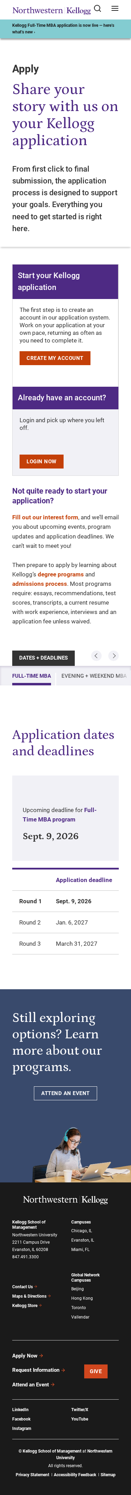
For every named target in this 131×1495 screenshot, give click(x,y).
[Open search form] (100, 9)
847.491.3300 (25, 1256)
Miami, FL (80, 1249)
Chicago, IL (81, 1230)
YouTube (79, 1419)
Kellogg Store (24, 1305)
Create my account (55, 358)
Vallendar (80, 1317)
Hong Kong (82, 1298)
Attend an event (65, 1093)
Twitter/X (79, 1409)
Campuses (81, 1222)
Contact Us (22, 1286)
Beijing (77, 1289)
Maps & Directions (29, 1296)
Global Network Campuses (85, 1278)
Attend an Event (30, 1385)
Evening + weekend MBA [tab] (94, 676)
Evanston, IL (82, 1240)
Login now (42, 461)
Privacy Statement (32, 1474)
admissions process (39, 583)
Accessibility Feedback (75, 1474)
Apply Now (24, 1356)
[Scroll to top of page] (119, 1459)
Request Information (35, 1370)
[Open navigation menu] (115, 9)
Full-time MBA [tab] (31, 676)
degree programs (61, 574)
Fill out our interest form (45, 517)
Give (96, 1371)
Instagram (21, 1428)
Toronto (78, 1307)
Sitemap (108, 1474)
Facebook (21, 1419)
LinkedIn (20, 1409)
